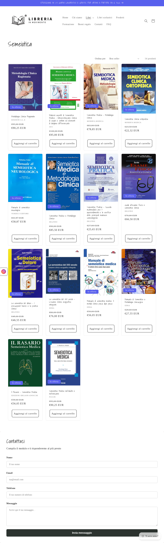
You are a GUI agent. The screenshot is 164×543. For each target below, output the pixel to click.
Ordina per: (100, 58)
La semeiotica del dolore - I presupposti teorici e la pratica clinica (24, 306)
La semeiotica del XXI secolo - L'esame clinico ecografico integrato (62, 302)
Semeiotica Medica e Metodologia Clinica (62, 217)
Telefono (10, 488)
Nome (9, 457)
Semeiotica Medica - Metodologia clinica (100, 116)
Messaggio (11, 503)
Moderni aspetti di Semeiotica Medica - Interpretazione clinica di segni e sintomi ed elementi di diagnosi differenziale (63, 119)
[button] (89, 17)
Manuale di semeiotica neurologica (20, 209)
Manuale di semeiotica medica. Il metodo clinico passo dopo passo (100, 302)
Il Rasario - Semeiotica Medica (24, 392)
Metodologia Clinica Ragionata (23, 116)
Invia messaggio (82, 532)
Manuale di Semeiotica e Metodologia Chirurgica (135, 301)
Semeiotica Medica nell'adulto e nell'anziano (62, 392)
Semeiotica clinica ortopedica (136, 119)
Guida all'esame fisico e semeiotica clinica (135, 206)
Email (9, 473)
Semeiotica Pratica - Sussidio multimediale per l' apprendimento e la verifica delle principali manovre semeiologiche (99, 212)
